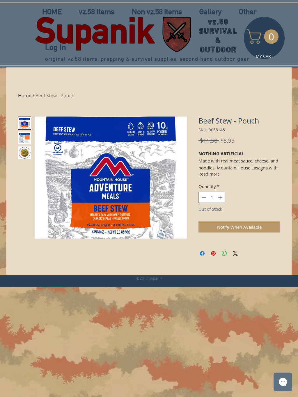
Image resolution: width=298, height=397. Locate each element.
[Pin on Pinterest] (213, 253)
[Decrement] (203, 197)
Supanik (95, 30)
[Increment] (221, 197)
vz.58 (218, 22)
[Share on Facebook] (202, 253)
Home (24, 95)
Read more (209, 174)
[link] (264, 36)
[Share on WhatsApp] (224, 253)
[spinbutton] (212, 197)
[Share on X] (235, 253)
